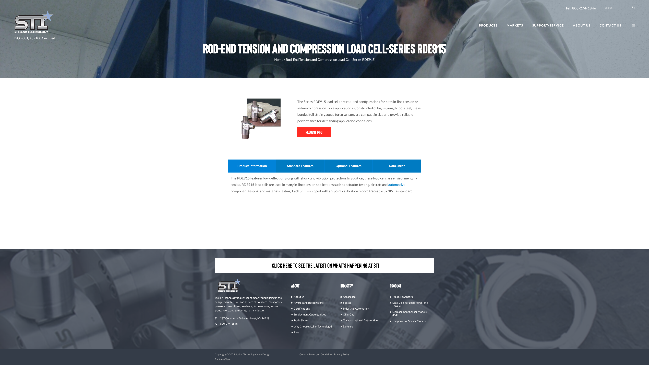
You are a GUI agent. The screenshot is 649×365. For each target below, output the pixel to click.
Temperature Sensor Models (409, 321)
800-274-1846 (229, 323)
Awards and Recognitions (309, 302)
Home (278, 60)
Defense (348, 326)
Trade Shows (301, 320)
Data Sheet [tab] (397, 166)
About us (299, 296)
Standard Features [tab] (300, 166)
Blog (296, 332)
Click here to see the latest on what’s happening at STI (325, 265)
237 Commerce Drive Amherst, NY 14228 (245, 318)
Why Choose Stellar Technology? (313, 326)
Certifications (302, 308)
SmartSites (224, 359)
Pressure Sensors (402, 296)
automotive (396, 185)
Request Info (314, 132)
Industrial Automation (356, 308)
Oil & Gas (348, 314)
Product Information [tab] (252, 166)
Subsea (347, 302)
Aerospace (349, 296)
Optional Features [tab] (348, 166)
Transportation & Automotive (360, 320)
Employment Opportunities (310, 314)
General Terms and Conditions (316, 354)
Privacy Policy (342, 354)
